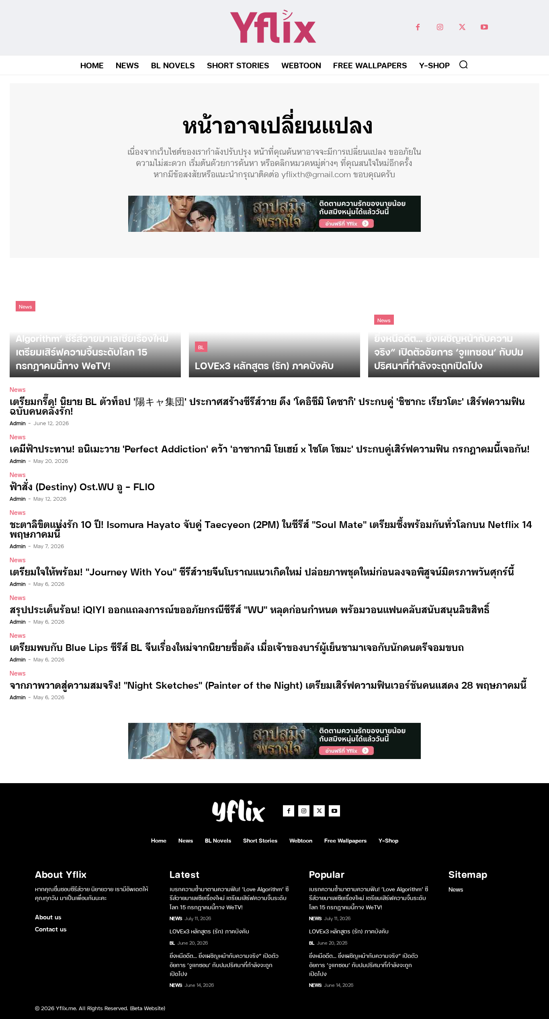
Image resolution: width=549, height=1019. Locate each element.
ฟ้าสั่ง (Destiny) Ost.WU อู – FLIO (82, 486)
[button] (463, 64)
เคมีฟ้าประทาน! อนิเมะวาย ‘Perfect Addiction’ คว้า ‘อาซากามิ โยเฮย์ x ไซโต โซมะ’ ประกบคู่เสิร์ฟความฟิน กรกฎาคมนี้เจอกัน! (270, 448)
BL (201, 346)
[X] (462, 27)
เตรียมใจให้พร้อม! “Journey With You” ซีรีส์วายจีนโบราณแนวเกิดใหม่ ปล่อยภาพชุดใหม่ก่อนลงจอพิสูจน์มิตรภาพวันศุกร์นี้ (262, 571)
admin (18, 423)
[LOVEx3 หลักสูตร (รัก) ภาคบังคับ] (274, 321)
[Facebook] (418, 27)
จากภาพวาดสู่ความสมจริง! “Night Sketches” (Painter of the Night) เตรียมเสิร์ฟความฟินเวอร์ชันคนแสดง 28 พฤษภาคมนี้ (268, 684)
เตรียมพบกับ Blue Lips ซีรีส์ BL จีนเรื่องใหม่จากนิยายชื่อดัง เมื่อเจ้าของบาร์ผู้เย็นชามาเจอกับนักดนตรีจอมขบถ (237, 646)
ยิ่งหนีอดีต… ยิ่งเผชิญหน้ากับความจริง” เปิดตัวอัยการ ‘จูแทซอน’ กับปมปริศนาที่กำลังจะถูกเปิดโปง (224, 964)
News (25, 306)
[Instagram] (440, 27)
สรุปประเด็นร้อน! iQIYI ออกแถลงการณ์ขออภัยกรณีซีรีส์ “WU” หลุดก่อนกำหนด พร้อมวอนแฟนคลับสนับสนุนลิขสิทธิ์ (250, 609)
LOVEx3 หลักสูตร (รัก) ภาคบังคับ (209, 931)
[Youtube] (484, 27)
